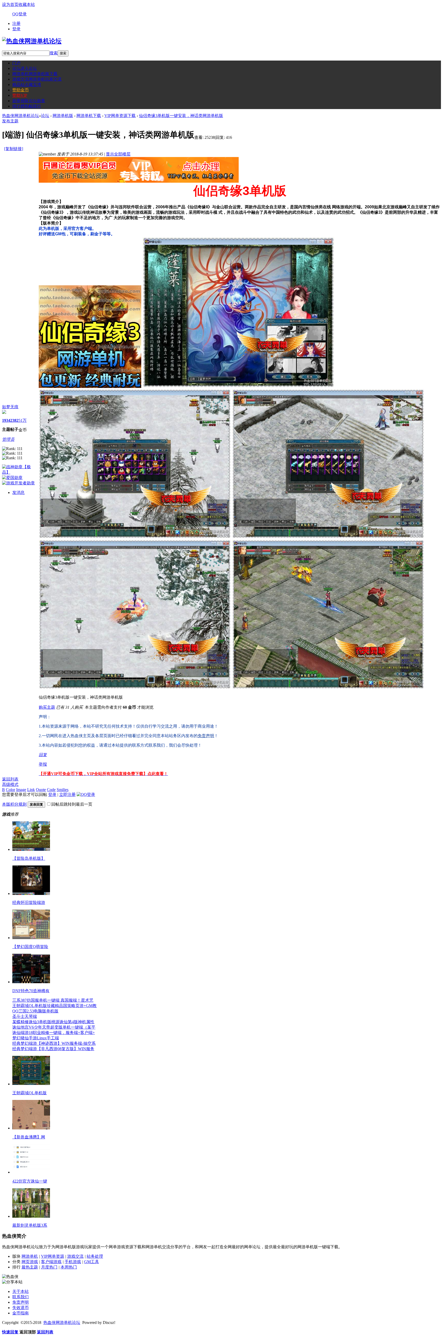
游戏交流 (37, 79)
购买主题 (47, 707)
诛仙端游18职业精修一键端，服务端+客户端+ (53, 1032)
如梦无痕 (10, 407)
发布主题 (10, 121)
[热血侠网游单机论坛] (32, 41)
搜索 (53, 53)
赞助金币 (20, 90)
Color (10, 789)
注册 (16, 23)
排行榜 (26, 106)
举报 (43, 764)
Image (21, 789)
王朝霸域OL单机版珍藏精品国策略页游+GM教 (54, 1005)
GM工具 (91, 1262)
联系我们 (20, 1297)
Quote (41, 789)
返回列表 (10, 779)
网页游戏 (30, 1262)
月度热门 (49, 1267)
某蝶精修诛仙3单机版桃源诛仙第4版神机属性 (53, 1022)
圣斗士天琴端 (24, 1016)
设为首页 (10, 4)
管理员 (8, 439)
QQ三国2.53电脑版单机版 (35, 1011)
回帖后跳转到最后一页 (71, 804)
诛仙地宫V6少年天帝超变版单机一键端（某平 (53, 1027)
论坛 (24, 68)
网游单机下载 (88, 115)
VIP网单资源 (52, 1256)
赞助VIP (19, 95)
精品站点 (26, 84)
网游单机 (34, 74)
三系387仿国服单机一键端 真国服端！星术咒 (52, 1000)
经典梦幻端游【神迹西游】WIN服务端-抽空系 (54, 1043)
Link (31, 789)
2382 (14, 420)
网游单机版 (63, 115)
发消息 (18, 492)
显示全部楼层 (118, 154)
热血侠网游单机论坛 (20, 115)
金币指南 (20, 1313)
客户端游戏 (51, 1262)
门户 (16, 63)
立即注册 (67, 794)
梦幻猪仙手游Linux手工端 (35, 1038)
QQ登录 (19, 14)
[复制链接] (13, 149)
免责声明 (20, 1302)
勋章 (28, 101)
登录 (16, 29)
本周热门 (69, 1267)
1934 (6, 420)
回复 (43, 755)
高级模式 (10, 784)
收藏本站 (26, 4)
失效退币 (20, 1307)
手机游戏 (73, 1262)
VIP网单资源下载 (120, 115)
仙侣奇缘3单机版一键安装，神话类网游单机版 (181, 115)
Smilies (62, 789)
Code (51, 789)
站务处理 (95, 1256)
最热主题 (30, 1267)
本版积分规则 (14, 804)
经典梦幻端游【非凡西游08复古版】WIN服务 (53, 1049)
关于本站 (20, 1291)
